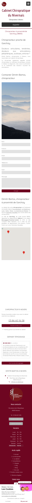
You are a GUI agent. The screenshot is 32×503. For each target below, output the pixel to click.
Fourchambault (16, 209)
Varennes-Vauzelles (11, 212)
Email (3, 155)
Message (4, 176)
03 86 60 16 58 (16, 320)
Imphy (7, 211)
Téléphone (5, 162)
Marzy (11, 211)
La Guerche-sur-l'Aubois (21, 211)
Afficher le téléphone (17, 382)
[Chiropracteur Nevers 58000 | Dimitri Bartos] (4, 4)
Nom (3, 141)
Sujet (3, 169)
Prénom (4, 148)
